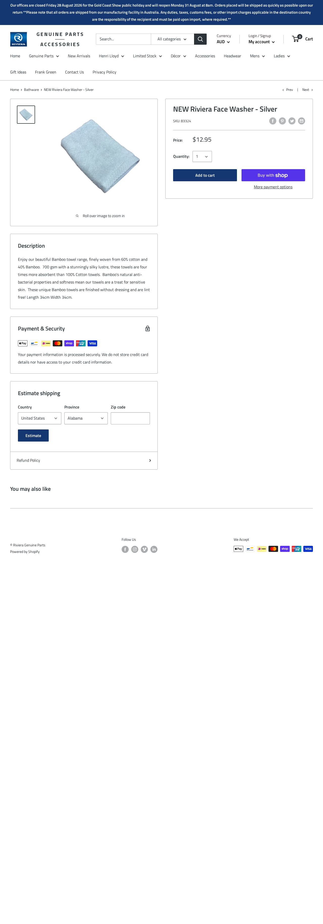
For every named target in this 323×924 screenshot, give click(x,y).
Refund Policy (28, 460)
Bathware (31, 89)
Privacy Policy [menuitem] (104, 72)
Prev (289, 89)
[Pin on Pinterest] (282, 120)
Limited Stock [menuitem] (144, 56)
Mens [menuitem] (254, 56)
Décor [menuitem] (176, 56)
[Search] (200, 39)
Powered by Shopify (25, 551)
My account (260, 41)
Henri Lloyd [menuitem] (109, 56)
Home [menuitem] (15, 56)
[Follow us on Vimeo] (144, 549)
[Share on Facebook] (272, 120)
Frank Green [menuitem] (45, 72)
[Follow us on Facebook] (125, 549)
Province (71, 407)
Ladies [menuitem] (279, 56)
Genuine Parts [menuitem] (41, 56)
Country (25, 407)
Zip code (118, 407)
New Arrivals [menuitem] (79, 56)
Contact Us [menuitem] (74, 72)
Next (305, 89)
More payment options (273, 187)
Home (14, 89)
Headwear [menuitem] (232, 56)
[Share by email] (301, 120)
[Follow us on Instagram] (134, 549)
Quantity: (181, 156)
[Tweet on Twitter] (291, 120)
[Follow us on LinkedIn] (153, 549)
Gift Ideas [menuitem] (18, 72)
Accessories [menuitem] (205, 56)
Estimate (33, 435)
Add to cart (205, 175)
